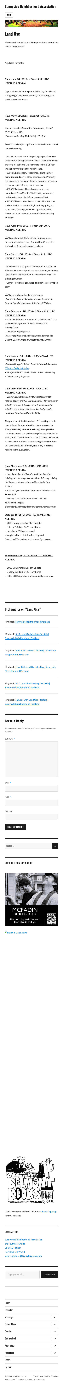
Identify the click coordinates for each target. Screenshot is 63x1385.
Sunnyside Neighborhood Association (30, 6)
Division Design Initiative (17, 368)
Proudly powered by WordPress (31, 1379)
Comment (10, 738)
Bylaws (8, 1367)
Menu (8, 15)
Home (7, 1303)
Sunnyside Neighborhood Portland (33, 621)
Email (8, 797)
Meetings (9, 1317)
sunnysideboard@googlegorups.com (23, 1255)
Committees (10, 1324)
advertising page (48, 1211)
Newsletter (10, 1345)
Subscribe (50, 1274)
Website (8, 811)
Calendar (9, 1310)
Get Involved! (10, 1338)
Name (8, 782)
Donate (8, 1331)
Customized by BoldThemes (46, 1376)
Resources (9, 1352)
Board (7, 1360)
